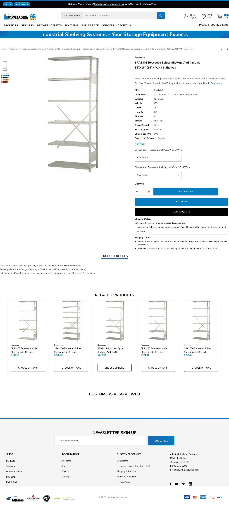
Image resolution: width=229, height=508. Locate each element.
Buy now (181, 201)
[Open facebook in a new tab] (170, 484)
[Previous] (222, 48)
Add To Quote (181, 211)
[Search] (161, 16)
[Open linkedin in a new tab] (191, 484)
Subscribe (161, 440)
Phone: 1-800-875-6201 (213, 25)
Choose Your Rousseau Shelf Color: (158, 149)
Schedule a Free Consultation (109, 4)
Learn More (140, 231)
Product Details (114, 256)
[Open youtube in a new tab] (177, 484)
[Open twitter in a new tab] (184, 484)
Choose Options (28, 367)
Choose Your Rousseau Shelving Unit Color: (162, 167)
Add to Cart (185, 191)
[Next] (227, 48)
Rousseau (140, 57)
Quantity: (139, 183)
